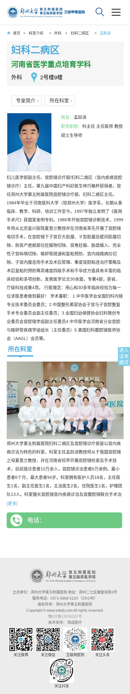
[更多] (12, 503)
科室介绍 (36, 33)
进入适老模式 (124, 356)
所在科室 (59, 100)
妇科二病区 (80, 33)
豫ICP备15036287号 (65, 616)
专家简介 (25, 100)
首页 (16, 33)
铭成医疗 (74, 622)
